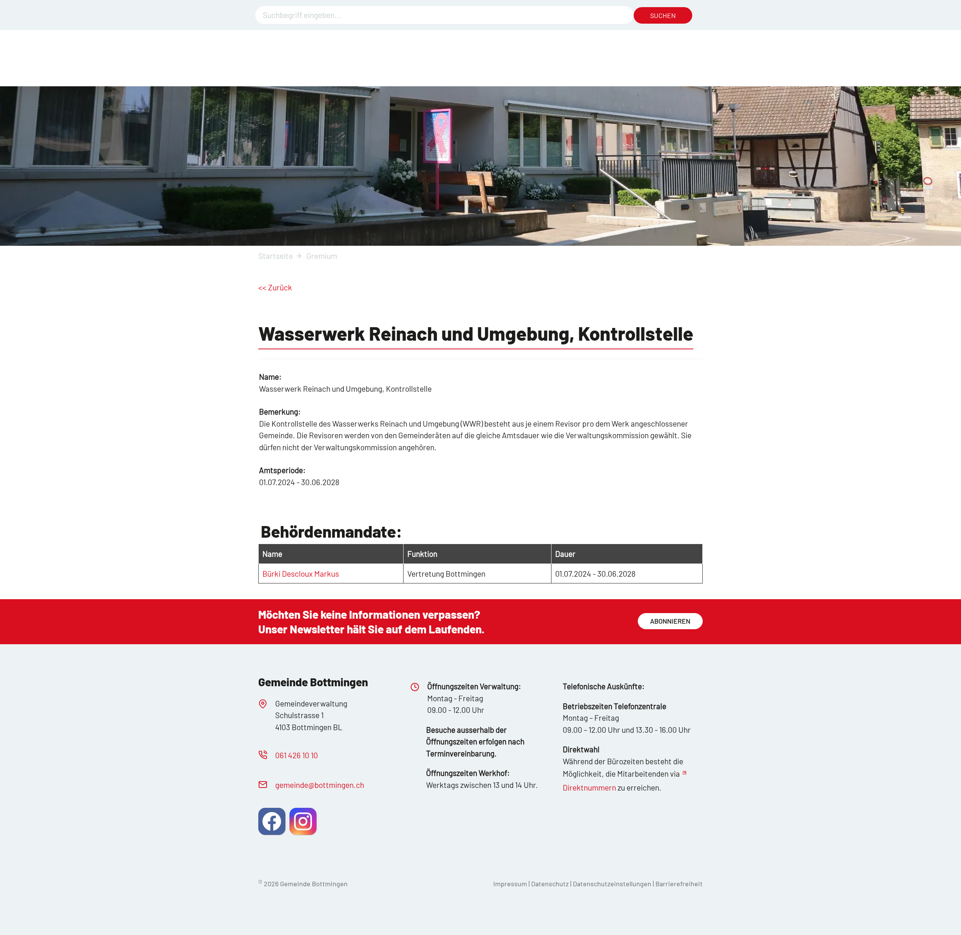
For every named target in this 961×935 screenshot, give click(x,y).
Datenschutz (550, 883)
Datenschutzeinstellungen (613, 883)
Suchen (663, 15)
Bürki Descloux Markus (300, 573)
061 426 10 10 (296, 755)
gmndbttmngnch (319, 784)
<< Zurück (275, 287)
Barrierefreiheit (679, 883)
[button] (271, 821)
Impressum (510, 883)
